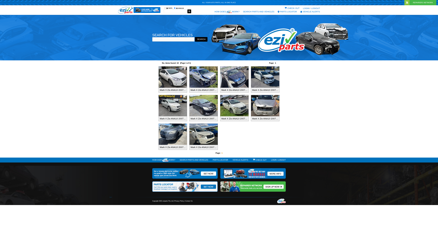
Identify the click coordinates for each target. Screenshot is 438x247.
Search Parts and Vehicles (258, 12)
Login (306, 8)
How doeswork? (163, 160)
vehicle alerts (311, 12)
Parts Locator (288, 12)
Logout (315, 8)
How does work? (227, 12)
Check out (293, 8)
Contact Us (189, 201)
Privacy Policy (179, 201)
